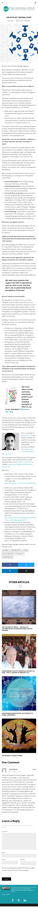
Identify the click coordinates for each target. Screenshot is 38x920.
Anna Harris (13, 769)
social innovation (8, 553)
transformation (8, 557)
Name (4, 852)
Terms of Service (19, 870)
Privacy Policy (6, 870)
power (25, 550)
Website (22, 859)
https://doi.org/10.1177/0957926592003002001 (20, 483)
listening (6, 550)
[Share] (10, 565)
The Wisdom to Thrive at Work (12, 755)
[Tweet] (26, 565)
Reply (34, 769)
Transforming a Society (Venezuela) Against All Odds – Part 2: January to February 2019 (18, 672)
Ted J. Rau (10, 20)
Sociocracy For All (26, 435)
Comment (5, 831)
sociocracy (20, 553)
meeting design (16, 550)
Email (4, 859)
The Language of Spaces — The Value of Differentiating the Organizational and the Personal (17, 628)
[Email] (26, 571)
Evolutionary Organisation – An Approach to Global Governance (17, 714)
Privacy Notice (6, 894)
